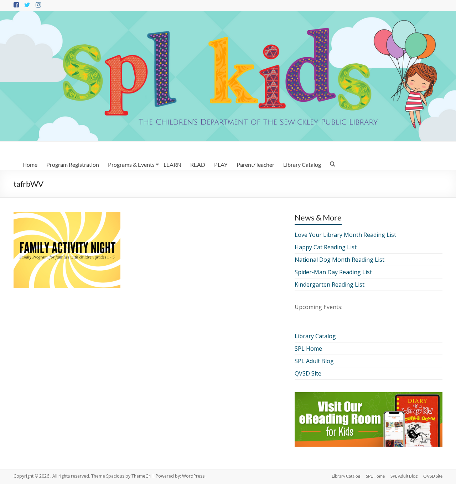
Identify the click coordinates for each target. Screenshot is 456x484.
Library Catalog (302, 164)
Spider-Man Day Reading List (333, 272)
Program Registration (72, 164)
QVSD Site (308, 373)
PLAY (221, 164)
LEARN (172, 164)
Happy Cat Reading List (326, 247)
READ (197, 164)
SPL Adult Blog (314, 361)
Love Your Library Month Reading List (345, 235)
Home (29, 164)
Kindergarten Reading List (329, 284)
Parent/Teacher (255, 164)
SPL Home (308, 348)
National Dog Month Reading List (339, 260)
